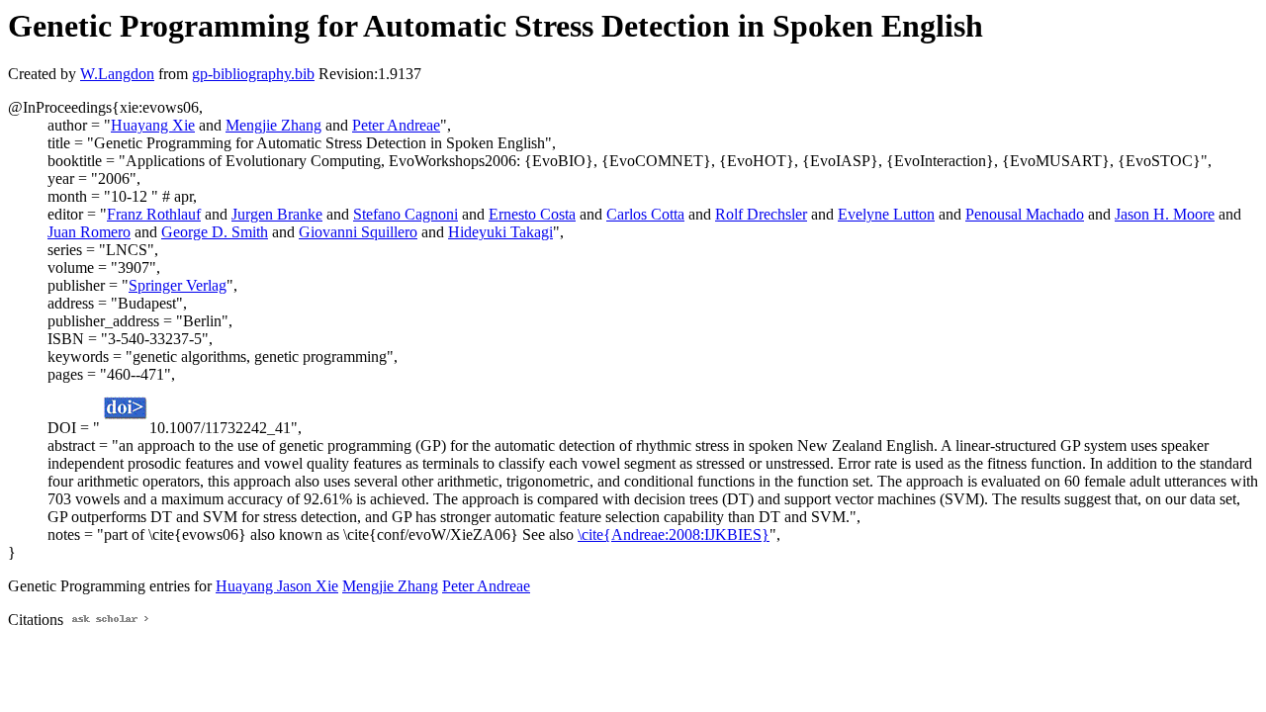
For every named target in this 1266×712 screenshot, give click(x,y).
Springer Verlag (177, 285)
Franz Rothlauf (154, 214)
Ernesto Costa (532, 214)
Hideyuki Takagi (500, 231)
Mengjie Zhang (273, 125)
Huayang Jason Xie (277, 586)
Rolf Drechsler (761, 214)
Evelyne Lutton (886, 214)
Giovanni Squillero (358, 231)
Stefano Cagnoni (405, 214)
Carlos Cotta (645, 214)
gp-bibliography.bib (253, 73)
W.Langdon (117, 73)
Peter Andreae (396, 125)
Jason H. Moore (1165, 214)
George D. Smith (214, 231)
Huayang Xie (153, 125)
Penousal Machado (1024, 214)
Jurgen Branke (276, 214)
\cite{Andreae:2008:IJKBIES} (673, 534)
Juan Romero (89, 231)
